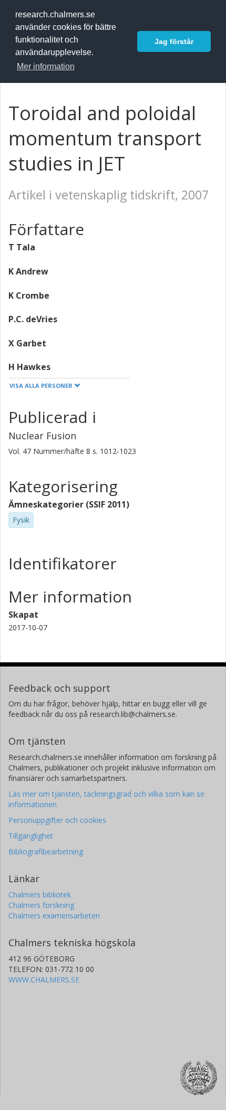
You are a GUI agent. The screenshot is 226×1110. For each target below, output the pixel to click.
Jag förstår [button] (174, 41)
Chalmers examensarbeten (54, 916)
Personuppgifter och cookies (57, 820)
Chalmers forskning (41, 905)
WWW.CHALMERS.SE (43, 980)
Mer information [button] (46, 66)
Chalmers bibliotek (39, 895)
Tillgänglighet (30, 836)
